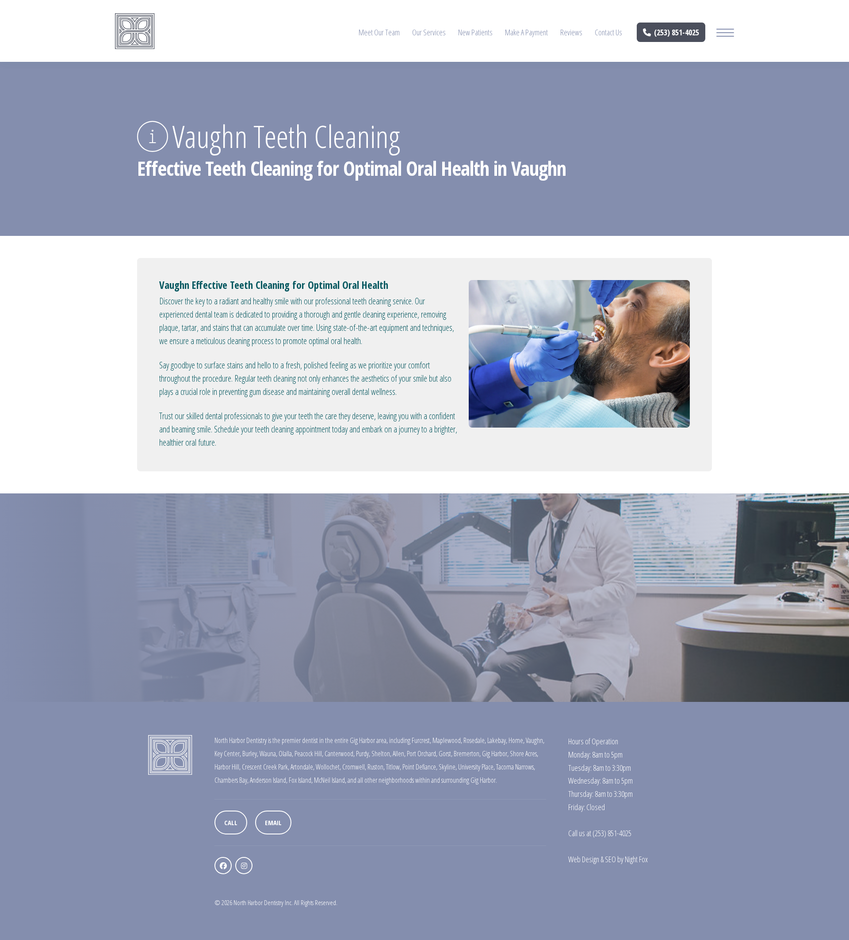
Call (230, 822)
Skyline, (448, 767)
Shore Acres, (524, 753)
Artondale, (302, 767)
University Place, (476, 767)
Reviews (571, 32)
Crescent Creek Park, (265, 767)
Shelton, (381, 753)
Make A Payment (526, 32)
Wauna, (268, 753)
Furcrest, (421, 740)
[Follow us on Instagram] (243, 865)
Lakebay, (497, 740)
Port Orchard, (422, 753)
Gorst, (445, 753)
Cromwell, (354, 767)
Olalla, (286, 753)
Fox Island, (301, 780)
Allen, (399, 753)
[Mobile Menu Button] (725, 34)
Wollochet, (328, 767)
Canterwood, (340, 753)
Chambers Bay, (231, 780)
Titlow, (393, 767)
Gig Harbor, (495, 753)
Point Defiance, (419, 767)
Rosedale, (474, 740)
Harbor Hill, (227, 767)
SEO (610, 859)
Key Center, (227, 753)
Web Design (583, 859)
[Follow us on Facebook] (223, 865)
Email (273, 822)
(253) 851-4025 (676, 32)
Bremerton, (467, 753)
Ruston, (376, 767)
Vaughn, (535, 740)
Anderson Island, (268, 780)
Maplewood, (447, 740)
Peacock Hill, (308, 753)
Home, (516, 740)
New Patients (475, 32)
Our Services (429, 32)
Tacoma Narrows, (515, 767)
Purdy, (363, 753)
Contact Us (608, 32)
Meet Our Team (379, 32)
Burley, (250, 753)
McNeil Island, (330, 780)
